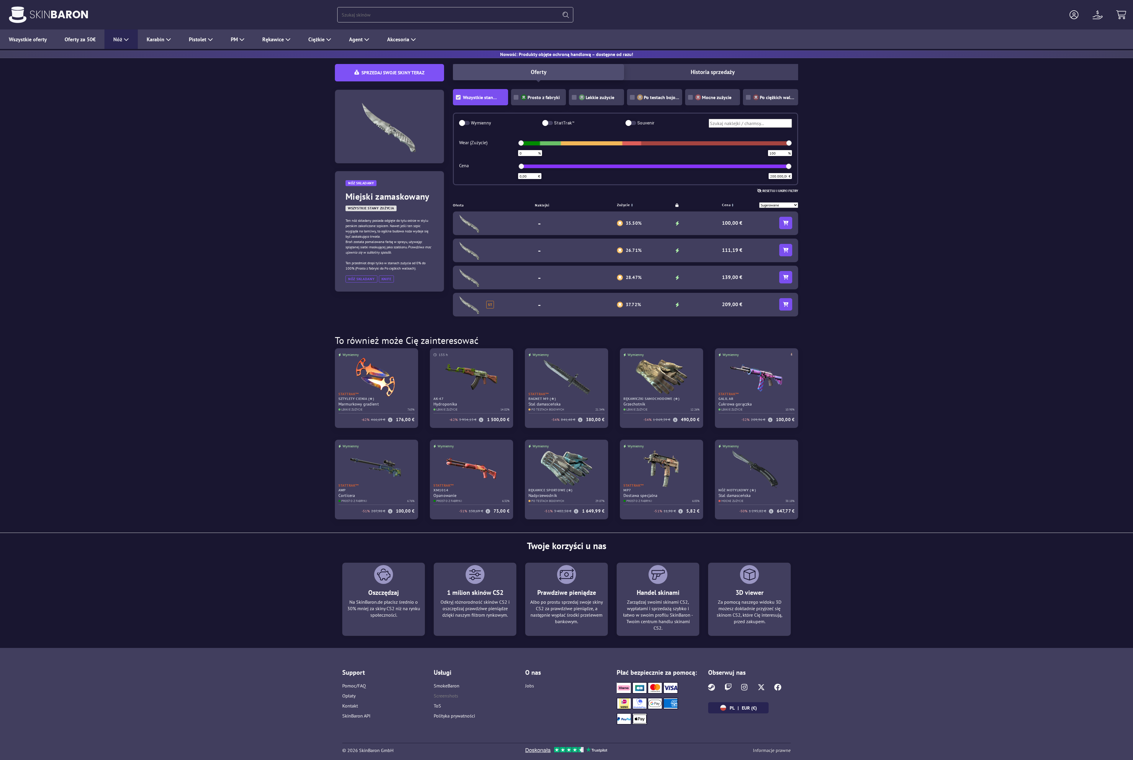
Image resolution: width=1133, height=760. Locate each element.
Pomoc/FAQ (354, 686)
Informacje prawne (772, 750)
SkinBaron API (356, 716)
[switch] (464, 123)
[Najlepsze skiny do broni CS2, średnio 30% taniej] (18, 15)
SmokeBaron (446, 686)
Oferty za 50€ (80, 39)
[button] (1074, 14)
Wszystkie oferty (28, 39)
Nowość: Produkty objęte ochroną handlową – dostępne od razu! (566, 54)
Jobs (529, 686)
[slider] (521, 143)
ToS (437, 706)
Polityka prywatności (454, 716)
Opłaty (349, 696)
